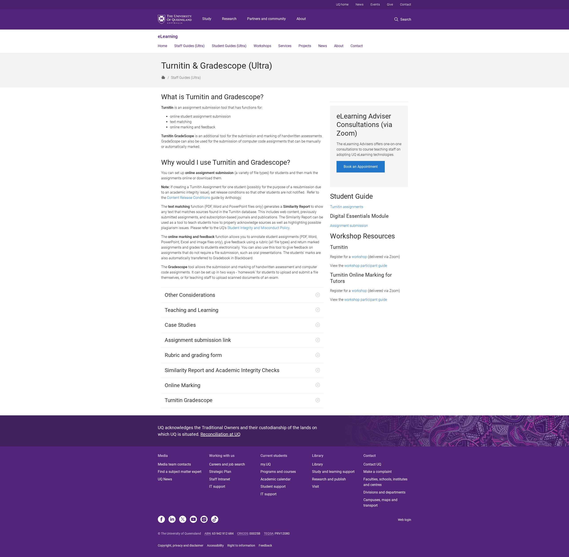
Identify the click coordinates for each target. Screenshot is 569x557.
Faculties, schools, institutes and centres (385, 482)
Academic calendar (275, 479)
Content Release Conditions (188, 198)
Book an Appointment (361, 167)
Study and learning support (333, 472)
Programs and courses (278, 472)
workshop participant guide (365, 266)
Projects (305, 46)
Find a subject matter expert (179, 472)
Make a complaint (377, 472)
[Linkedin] (172, 520)
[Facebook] (161, 520)
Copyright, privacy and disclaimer (180, 545)
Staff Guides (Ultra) (189, 46)
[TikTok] (214, 520)
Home (162, 46)
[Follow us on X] (182, 520)
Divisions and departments (384, 492)
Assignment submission (349, 226)
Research (229, 19)
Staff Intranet (219, 479)
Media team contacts (174, 464)
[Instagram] (204, 520)
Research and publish (329, 479)
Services (284, 46)
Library (317, 464)
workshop (359, 257)
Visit (315, 486)
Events (375, 4)
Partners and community (266, 19)
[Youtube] (193, 520)
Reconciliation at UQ (220, 434)
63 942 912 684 (223, 533)
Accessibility (215, 545)
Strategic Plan (220, 472)
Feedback (265, 545)
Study (206, 19)
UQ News (165, 479)
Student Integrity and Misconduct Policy (258, 228)
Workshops (262, 46)
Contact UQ (372, 464)
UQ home (342, 4)
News (359, 4)
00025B (254, 533)
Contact (405, 4)
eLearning (168, 36)
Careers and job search (227, 464)
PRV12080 (282, 533)
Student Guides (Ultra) (229, 46)
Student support (273, 486)
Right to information (241, 545)
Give (390, 4)
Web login (404, 519)
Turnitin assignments (346, 207)
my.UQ (265, 464)
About (301, 19)
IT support (217, 486)
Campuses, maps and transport (380, 503)
